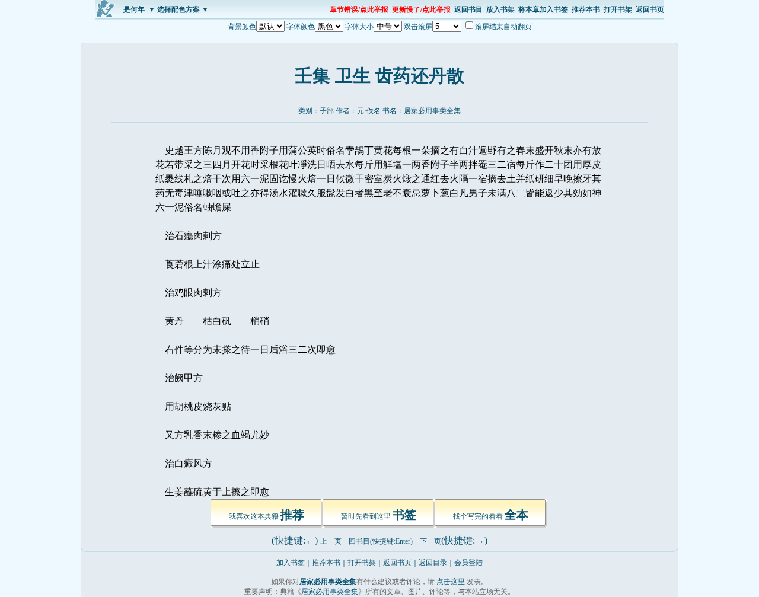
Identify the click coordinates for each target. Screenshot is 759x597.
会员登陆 (468, 562)
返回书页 (650, 9)
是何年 (134, 9)
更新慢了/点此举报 (421, 9)
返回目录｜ (436, 562)
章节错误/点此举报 (359, 9)
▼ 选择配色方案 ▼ (178, 9)
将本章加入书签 (543, 9)
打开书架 (618, 9)
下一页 (430, 541)
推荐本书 (586, 9)
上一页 (331, 541)
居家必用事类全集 (432, 111)
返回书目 (468, 9)
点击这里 (450, 581)
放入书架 (500, 9)
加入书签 (290, 562)
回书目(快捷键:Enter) (381, 541)
